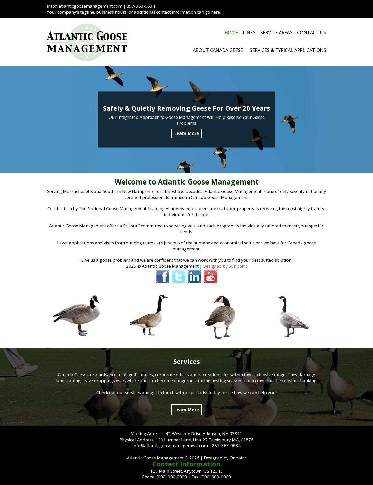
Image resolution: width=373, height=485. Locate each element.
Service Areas (276, 32)
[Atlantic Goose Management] (87, 42)
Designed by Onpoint (225, 458)
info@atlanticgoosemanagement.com (84, 6)
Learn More (186, 410)
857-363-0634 (141, 6)
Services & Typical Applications (288, 50)
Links (249, 32)
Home (231, 32)
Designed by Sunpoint (225, 266)
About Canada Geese (218, 50)
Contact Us (311, 32)
